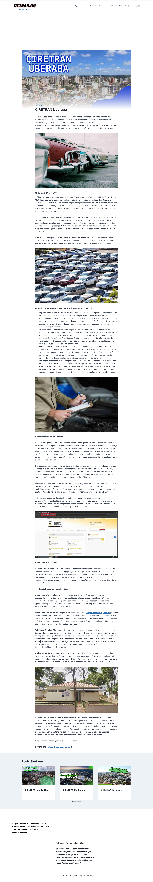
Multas (137, 6)
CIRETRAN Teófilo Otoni (37, 790)
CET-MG (102, 474)
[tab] (72, 801)
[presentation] (38, 775)
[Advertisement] (76, 26)
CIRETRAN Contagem (74, 790)
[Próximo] (128, 782)
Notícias (93, 6)
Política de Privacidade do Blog (70, 843)
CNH (121, 6)
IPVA (101, 6)
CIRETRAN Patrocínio (111, 790)
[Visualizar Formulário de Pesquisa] (76, 6)
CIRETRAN (38, 105)
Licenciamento (111, 6)
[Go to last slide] (25, 782)
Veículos (128, 6)
